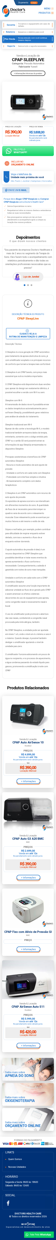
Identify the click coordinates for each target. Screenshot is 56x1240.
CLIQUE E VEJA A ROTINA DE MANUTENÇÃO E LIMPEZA (28, 335)
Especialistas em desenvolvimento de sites (28, 1227)
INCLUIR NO (22, 163)
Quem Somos (15, 1159)
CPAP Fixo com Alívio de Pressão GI (28, 932)
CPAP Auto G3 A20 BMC (28, 838)
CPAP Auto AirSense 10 (28, 742)
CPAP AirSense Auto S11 (28, 1006)
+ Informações (28, 781)
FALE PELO (20, 151)
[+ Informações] (28, 715)
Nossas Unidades (17, 1167)
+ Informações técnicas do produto (28, 73)
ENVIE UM (16, 190)
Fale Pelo (40, 1234)
